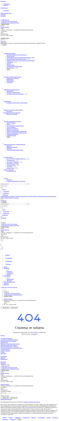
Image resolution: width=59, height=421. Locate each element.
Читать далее (47, 409)
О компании (7, 4)
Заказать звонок (5, 24)
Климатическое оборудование (8, 341)
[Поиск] (2, 240)
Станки (3, 352)
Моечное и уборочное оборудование (10, 343)
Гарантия (3, 363)
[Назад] (8, 270)
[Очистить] (28, 184)
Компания (3, 353)
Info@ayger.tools (5, 27)
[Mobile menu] (2, 216)
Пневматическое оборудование (9, 345)
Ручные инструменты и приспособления (11, 348)
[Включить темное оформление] (3, 40)
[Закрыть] (2, 249)
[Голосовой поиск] (2, 186)
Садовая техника (5, 349)
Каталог (3, 335)
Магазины (6, 10)
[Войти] (1, 242)
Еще (8, 69)
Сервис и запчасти (5, 350)
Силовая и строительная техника (9, 339)
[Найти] (6, 186)
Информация (4, 359)
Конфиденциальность (6, 399)
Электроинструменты (6, 338)
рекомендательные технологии (32, 402)
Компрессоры (4, 342)
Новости (6, 5)
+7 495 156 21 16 (5, 20)
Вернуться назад (26, 334)
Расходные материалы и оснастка (9, 346)
